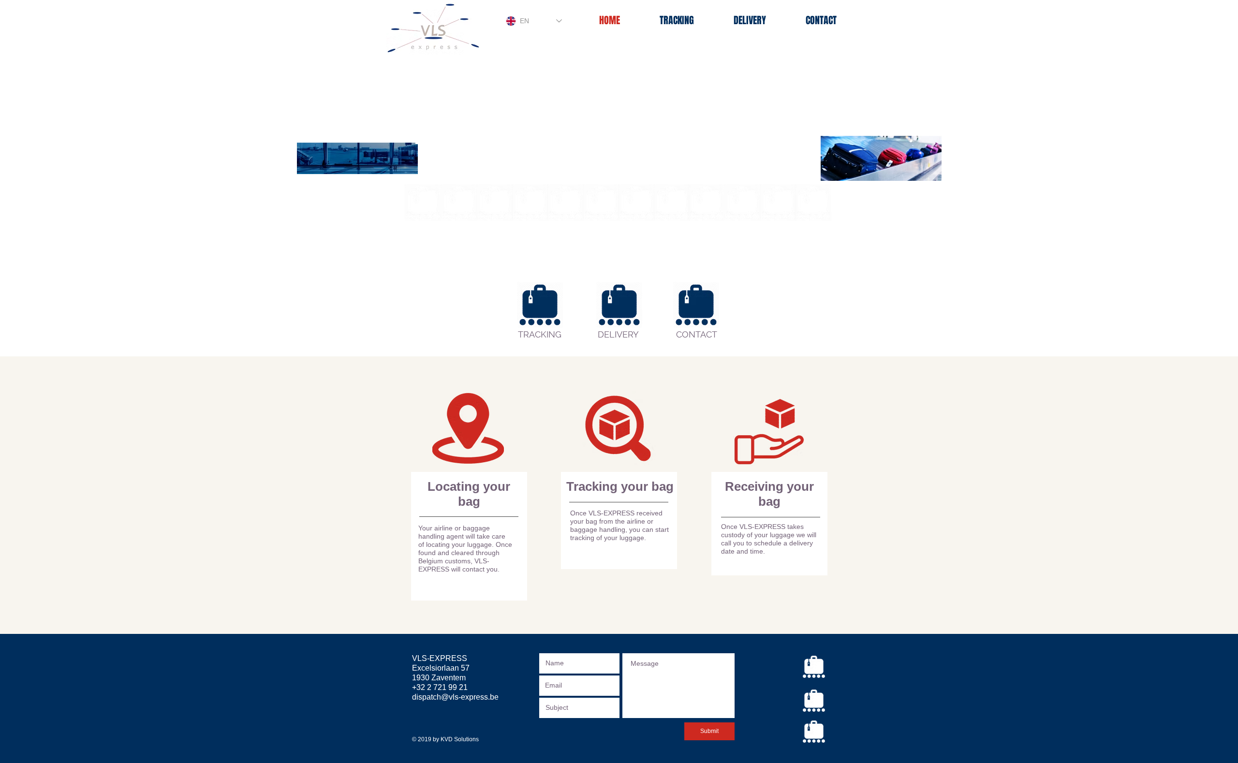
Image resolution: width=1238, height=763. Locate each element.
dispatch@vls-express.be (455, 697)
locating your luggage (459, 544)
